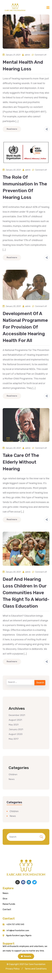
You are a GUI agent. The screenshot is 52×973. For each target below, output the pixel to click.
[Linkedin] (29, 882)
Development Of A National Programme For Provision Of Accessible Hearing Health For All (25, 327)
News (12, 779)
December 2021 (17, 715)
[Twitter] (34, 882)
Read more (12, 129)
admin (27, 55)
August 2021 (15, 720)
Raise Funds (9, 904)
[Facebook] (23, 882)
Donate (27, 956)
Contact (7, 909)
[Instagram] (17, 882)
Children (13, 774)
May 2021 (14, 724)
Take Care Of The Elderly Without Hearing (21, 462)
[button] (13, 969)
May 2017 (14, 739)
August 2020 (16, 734)
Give (5, 898)
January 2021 (16, 729)
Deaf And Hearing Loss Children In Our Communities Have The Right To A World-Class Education (26, 592)
